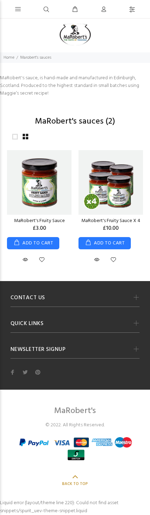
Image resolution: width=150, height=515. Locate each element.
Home (8, 57)
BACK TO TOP (75, 483)
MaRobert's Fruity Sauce (39, 221)
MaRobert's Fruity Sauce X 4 (110, 221)
